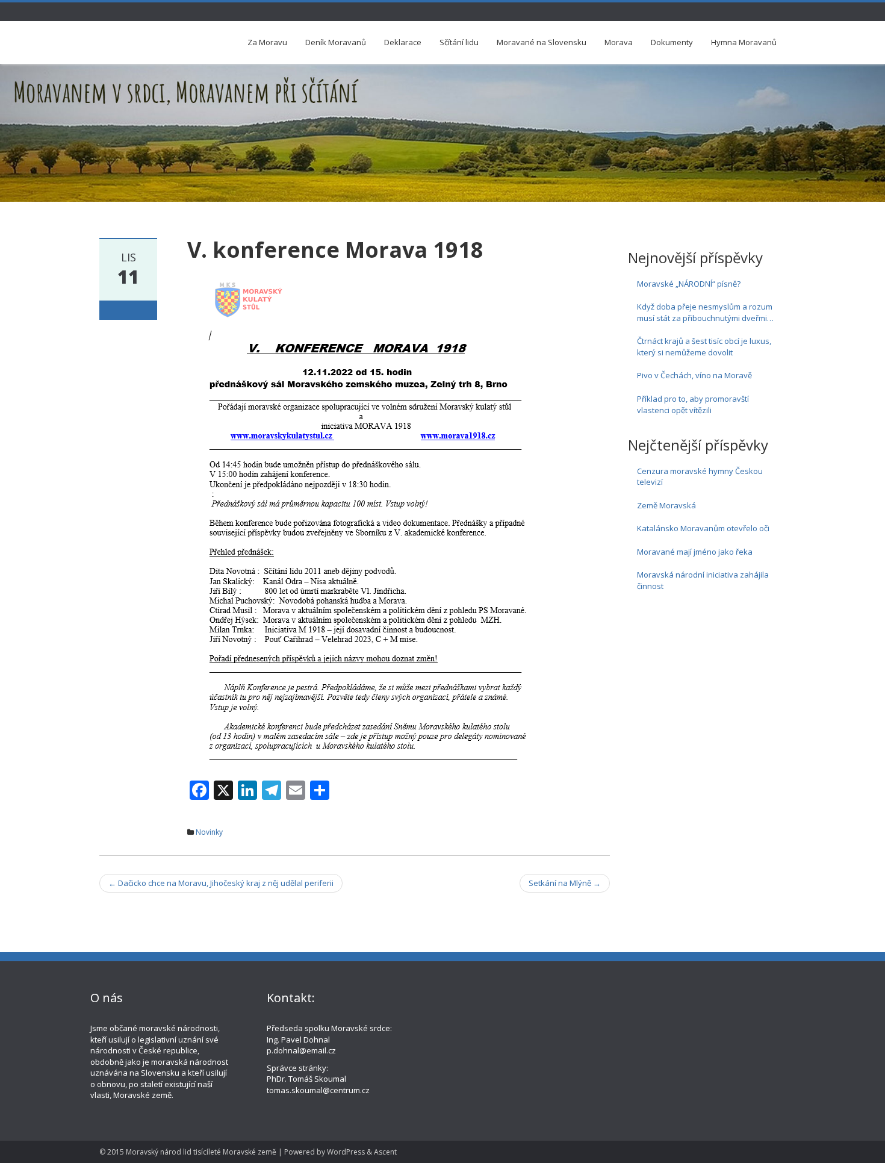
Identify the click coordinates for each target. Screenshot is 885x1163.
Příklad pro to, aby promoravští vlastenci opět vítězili (693, 404)
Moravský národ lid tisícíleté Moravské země (201, 1152)
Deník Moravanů (335, 42)
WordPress (346, 1152)
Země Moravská (666, 505)
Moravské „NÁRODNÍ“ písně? (689, 283)
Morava (618, 42)
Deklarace (402, 42)
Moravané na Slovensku (541, 42)
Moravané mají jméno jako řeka (695, 551)
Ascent (385, 1152)
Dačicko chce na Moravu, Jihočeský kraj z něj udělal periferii (221, 883)
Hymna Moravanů (744, 42)
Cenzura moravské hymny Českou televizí (700, 477)
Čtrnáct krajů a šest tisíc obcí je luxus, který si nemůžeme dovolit (704, 346)
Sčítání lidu (459, 42)
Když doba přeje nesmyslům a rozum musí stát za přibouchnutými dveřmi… (705, 312)
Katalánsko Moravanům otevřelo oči (703, 528)
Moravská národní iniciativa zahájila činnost (703, 580)
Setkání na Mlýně (565, 883)
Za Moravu (267, 42)
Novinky (209, 832)
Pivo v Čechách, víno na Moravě (694, 375)
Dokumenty (672, 42)
